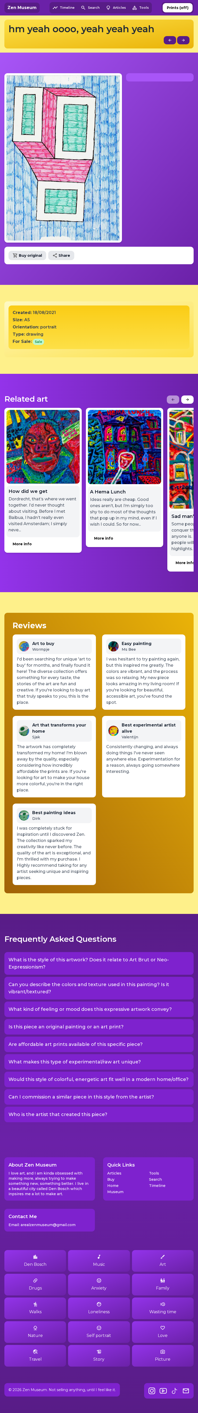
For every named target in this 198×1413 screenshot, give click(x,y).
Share (64, 255)
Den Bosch (35, 1264)
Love (163, 1335)
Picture (162, 1359)
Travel (35, 1359)
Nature (35, 1335)
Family (162, 1288)
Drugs (35, 1288)
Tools (154, 1173)
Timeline (157, 1185)
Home (113, 1185)
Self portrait (99, 1335)
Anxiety (98, 1288)
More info (22, 544)
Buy (110, 1179)
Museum (115, 1191)
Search (155, 1179)
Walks (35, 1311)
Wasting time (162, 1311)
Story (98, 1359)
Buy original (30, 255)
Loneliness (99, 1311)
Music (99, 1264)
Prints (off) (177, 7)
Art (163, 1264)
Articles (114, 1173)
